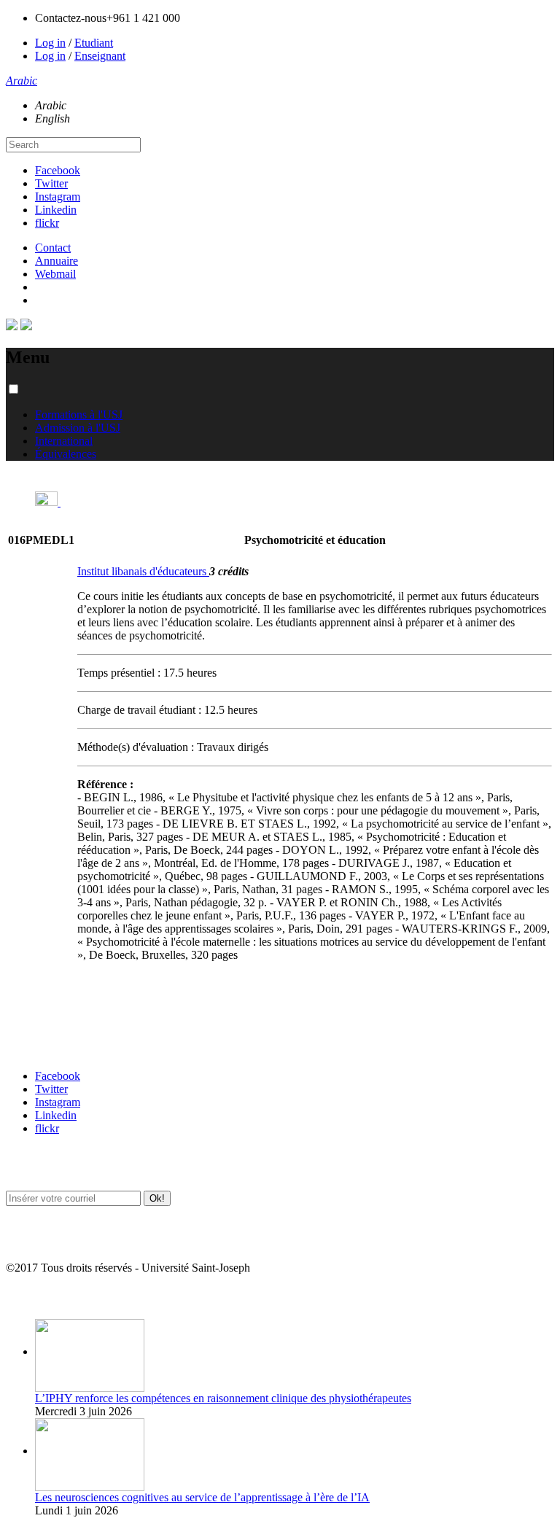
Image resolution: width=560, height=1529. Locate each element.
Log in (50, 42)
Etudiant (93, 42)
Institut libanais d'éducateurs (143, 571)
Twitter (51, 183)
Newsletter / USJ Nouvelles (60, 1239)
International (64, 441)
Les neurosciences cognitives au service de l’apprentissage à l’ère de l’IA (202, 1497)
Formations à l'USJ (78, 414)
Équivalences (65, 454)
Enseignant (99, 56)
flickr (47, 223)
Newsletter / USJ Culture (56, 1168)
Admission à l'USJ (77, 427)
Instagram (57, 196)
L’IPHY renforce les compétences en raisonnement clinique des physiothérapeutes (223, 1398)
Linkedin (56, 209)
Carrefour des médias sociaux (67, 1047)
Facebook (57, 170)
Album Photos (34, 1296)
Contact (53, 247)
